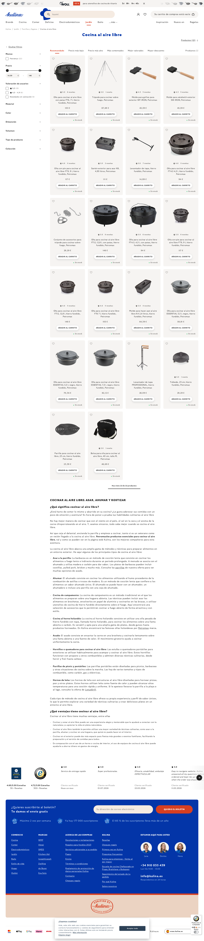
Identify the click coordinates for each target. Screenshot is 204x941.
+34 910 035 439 (153, 865)
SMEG (41, 850)
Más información (80, 932)
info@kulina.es (152, 876)
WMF (40, 840)
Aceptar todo (132, 928)
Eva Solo (42, 873)
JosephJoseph (44, 859)
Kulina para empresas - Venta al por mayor (117, 860)
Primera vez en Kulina (112, 850)
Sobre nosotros (109, 886)
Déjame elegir (64, 935)
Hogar (14, 868)
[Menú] (200, 915)
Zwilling (42, 864)
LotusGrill (90, 690)
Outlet (14, 873)
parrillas (119, 568)
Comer (14, 845)
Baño (13, 859)
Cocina (14, 840)
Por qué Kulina (109, 882)
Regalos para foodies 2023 (78, 845)
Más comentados (115, 51)
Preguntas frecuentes (112, 854)
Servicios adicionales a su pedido (81, 850)
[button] (124, 51)
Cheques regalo (72, 881)
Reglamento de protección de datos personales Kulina (79, 870)
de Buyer (42, 868)
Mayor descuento (156, 51)
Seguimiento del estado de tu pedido (116, 875)
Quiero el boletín (174, 809)
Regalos (194, 22)
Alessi (41, 845)
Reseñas (106, 840)
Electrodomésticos (20, 850)
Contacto (69, 876)
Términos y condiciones (76, 864)
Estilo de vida (17, 864)
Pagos (68, 854)
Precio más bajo (76, 51)
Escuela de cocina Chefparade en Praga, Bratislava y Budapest (118, 868)
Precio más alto (95, 51)
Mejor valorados (135, 51)
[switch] (196, 932)
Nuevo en (179, 22)
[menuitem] (9, 23)
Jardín (14, 854)
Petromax (143, 628)
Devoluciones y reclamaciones (79, 840)
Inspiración (162, 22)
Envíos (68, 859)
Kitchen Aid (44, 854)
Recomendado (57, 51)
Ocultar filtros (15, 47)
